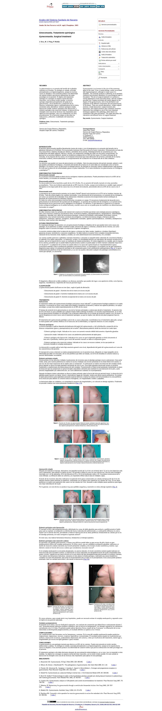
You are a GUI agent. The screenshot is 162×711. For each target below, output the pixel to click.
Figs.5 (86, 559)
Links (89, 662)
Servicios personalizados (108, 24)
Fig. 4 (115, 487)
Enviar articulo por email (108, 60)
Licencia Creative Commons (107, 702)
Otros (102, 72)
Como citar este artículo (109, 52)
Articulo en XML (106, 46)
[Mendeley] (100, 72)
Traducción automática (108, 57)
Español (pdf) (105, 43)
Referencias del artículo (108, 49)
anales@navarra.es (81, 709)
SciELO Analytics (106, 37)
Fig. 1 (113, 248)
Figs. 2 (78, 383)
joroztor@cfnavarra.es (95, 140)
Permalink (104, 77)
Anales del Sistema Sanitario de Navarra (58, 20)
